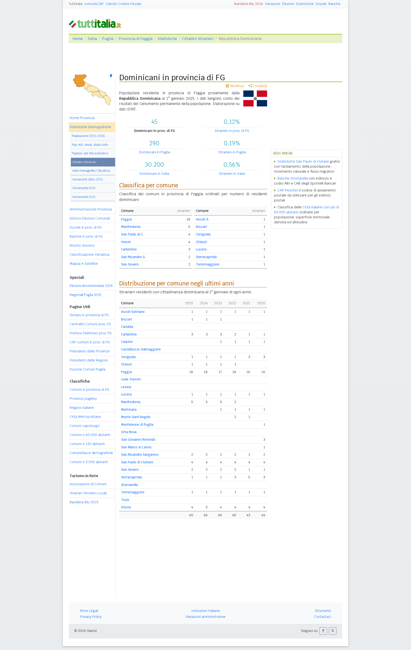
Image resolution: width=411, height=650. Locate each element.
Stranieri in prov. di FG (232, 131)
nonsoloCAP (94, 4)
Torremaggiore (207, 264)
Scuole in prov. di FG (86, 227)
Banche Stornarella (293, 178)
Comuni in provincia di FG (89, 389)
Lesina (126, 387)
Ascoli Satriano (133, 312)
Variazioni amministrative (205, 617)
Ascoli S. (202, 219)
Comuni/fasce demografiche (91, 453)
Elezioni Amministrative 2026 (91, 286)
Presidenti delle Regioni (89, 360)
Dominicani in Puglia (154, 152)
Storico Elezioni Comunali (90, 218)
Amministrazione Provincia (91, 209)
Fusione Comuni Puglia (87, 369)
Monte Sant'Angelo (136, 417)
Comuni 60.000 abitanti (90, 435)
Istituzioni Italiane (205, 611)
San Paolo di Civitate (137, 462)
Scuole (321, 4)
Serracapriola (206, 257)
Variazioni (272, 4)
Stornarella (129, 485)
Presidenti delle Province (90, 351)
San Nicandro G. (133, 257)
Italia (92, 38)
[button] (323, 631)
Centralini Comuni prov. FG (90, 324)
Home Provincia (82, 118)
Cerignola (203, 234)
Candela (127, 327)
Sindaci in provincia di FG (89, 315)
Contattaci (322, 617)
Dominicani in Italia (154, 173)
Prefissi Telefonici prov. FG (91, 333)
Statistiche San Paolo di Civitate (303, 161)
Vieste (126, 242)
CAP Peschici (288, 190)
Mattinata (129, 409)
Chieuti (201, 242)
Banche (334, 4)
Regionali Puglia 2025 (85, 295)
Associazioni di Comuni (88, 484)
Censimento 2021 (84, 188)
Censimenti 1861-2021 (87, 179)
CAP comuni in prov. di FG (90, 342)
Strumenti (323, 611)
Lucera (201, 249)
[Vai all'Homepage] (97, 22)
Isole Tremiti (131, 379)
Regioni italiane (82, 407)
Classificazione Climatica (89, 254)
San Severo (130, 264)
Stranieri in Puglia (232, 152)
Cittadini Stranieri (198, 38)
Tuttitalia (76, 4)
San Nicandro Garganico (140, 454)
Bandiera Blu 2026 (248, 4)
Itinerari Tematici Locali (88, 493)
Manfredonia (130, 227)
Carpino (127, 342)
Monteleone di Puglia (137, 424)
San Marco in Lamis (136, 447)
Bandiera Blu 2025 (84, 502)
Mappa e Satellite (84, 263)
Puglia (107, 38)
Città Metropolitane (85, 417)
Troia (125, 500)
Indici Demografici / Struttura (91, 171)
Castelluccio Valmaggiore (141, 349)
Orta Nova (129, 432)
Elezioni (288, 4)
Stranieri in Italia (232, 173)
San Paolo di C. (132, 234)
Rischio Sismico (82, 245)
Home (78, 38)
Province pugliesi (83, 398)
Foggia (126, 219)
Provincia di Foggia (135, 38)
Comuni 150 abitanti (87, 444)
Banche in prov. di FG (86, 236)
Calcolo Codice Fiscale (123, 4)
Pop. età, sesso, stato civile (90, 145)
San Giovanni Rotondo (138, 439)
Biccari (201, 227)
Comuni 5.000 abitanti (89, 462)
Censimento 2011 (83, 197)
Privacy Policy (91, 617)
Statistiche (305, 4)
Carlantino (129, 249)
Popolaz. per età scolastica (90, 153)
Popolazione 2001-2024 (88, 136)
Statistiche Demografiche (90, 127)
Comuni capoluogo (85, 426)
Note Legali (89, 611)
